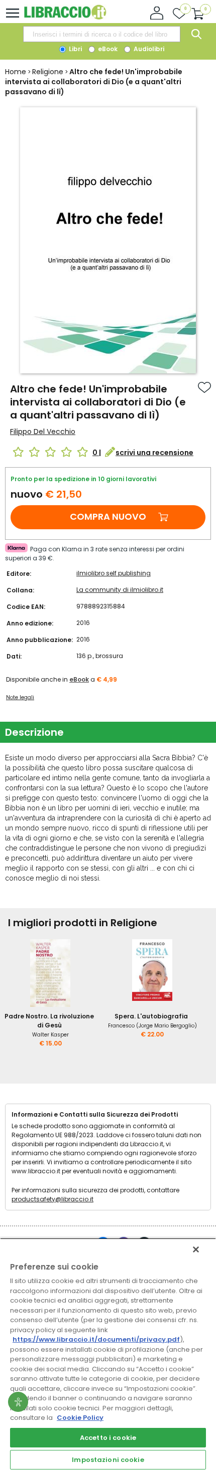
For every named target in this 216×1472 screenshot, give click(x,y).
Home (15, 72)
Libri (74, 49)
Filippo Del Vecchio (42, 432)
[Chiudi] (196, 1249)
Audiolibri (148, 49)
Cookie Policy (80, 1417)
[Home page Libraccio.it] (65, 17)
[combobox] (101, 34)
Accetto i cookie (108, 1437)
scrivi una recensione (154, 453)
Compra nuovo (108, 516)
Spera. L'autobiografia (151, 1016)
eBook (107, 49)
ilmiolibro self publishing (113, 573)
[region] (108, 1355)
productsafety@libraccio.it (52, 1199)
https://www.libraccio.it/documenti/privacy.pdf (96, 1339)
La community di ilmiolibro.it (119, 589)
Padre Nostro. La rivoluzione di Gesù (49, 1020)
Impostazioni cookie (108, 1459)
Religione (47, 72)
